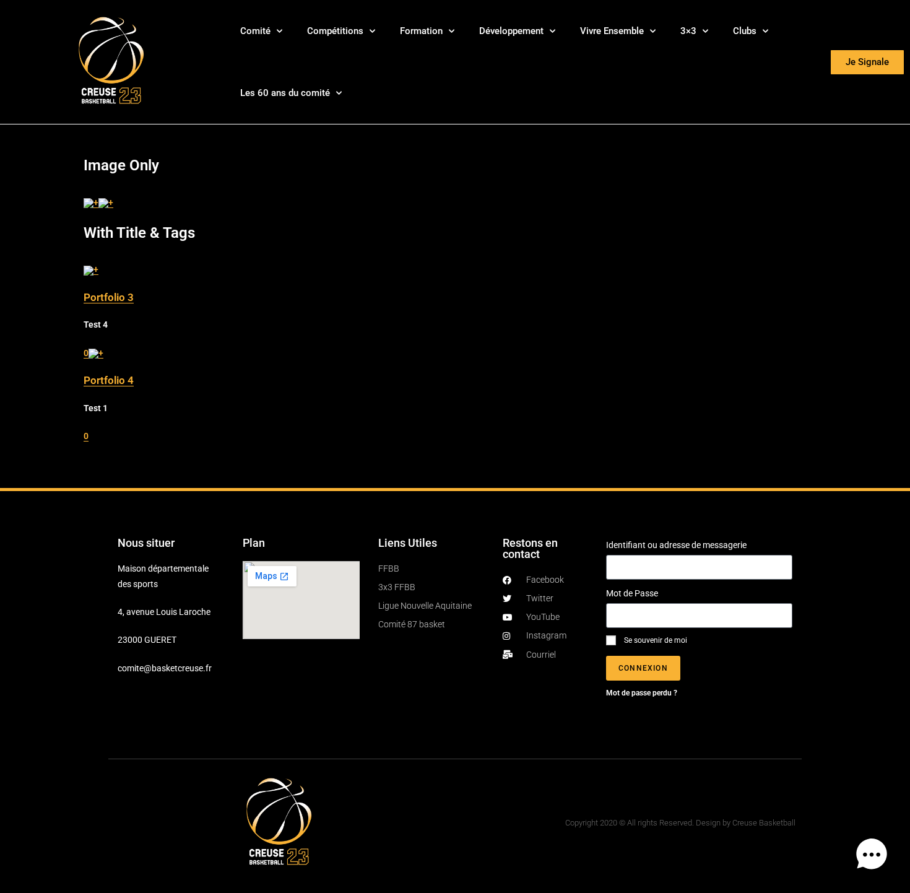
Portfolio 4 (109, 380)
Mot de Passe (632, 593)
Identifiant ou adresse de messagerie (676, 545)
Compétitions (335, 31)
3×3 (688, 31)
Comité (255, 31)
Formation (421, 31)
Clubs (744, 31)
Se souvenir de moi (654, 640)
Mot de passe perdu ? (641, 693)
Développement (511, 31)
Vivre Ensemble (612, 31)
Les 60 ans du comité (285, 92)
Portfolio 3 (109, 297)
